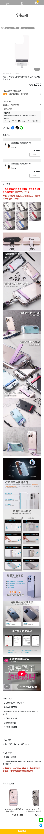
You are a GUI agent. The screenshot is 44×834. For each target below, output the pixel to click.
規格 (4, 105)
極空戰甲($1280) (22, 192)
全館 (4, 94)
